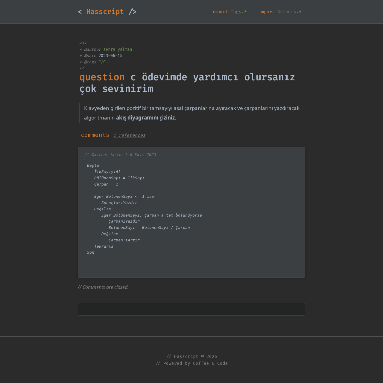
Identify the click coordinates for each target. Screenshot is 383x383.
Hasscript (107, 11)
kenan (116, 154)
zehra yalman (117, 49)
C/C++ (104, 62)
